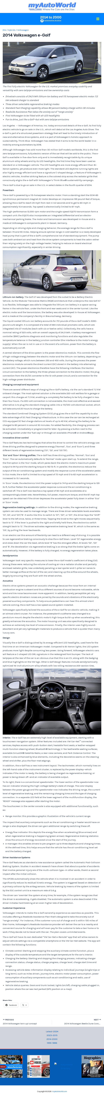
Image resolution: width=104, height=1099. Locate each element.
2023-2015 (52, 1035)
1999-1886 (52, 1042)
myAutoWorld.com (59, 1091)
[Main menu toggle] (98, 19)
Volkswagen (23, 30)
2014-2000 (52, 1039)
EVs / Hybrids (9, 30)
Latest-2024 (52, 1031)
